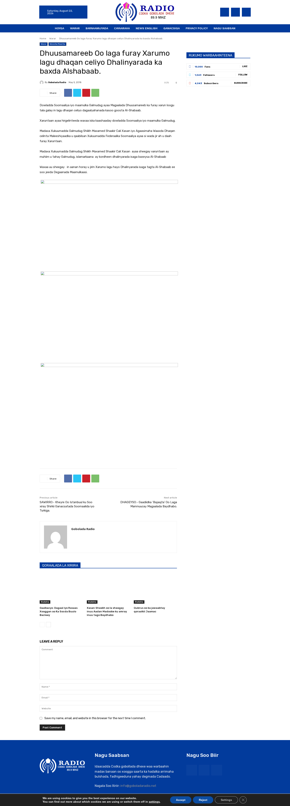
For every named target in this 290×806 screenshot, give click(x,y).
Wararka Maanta (57, 44)
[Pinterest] (86, 93)
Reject (203, 799)
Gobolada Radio (57, 82)
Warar (52, 38)
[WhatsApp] (95, 93)
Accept (180, 799)
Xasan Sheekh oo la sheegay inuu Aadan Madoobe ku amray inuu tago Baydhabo (107, 611)
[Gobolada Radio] (42, 82)
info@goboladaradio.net (138, 786)
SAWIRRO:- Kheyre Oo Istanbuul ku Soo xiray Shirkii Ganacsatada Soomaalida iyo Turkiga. (67, 506)
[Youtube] (246, 12)
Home (43, 38)
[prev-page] (42, 624)
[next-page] (48, 624)
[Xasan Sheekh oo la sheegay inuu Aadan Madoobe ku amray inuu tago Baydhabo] (108, 588)
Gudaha (45, 602)
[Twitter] (235, 12)
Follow (242, 74)
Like (244, 66)
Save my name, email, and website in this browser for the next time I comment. (95, 718)
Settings (226, 799)
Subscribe (240, 83)
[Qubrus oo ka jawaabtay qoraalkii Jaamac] (155, 588)
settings (154, 801)
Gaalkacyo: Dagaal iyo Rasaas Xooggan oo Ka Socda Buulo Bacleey (59, 611)
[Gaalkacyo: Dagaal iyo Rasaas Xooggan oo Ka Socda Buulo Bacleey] (61, 588)
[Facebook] (224, 12)
